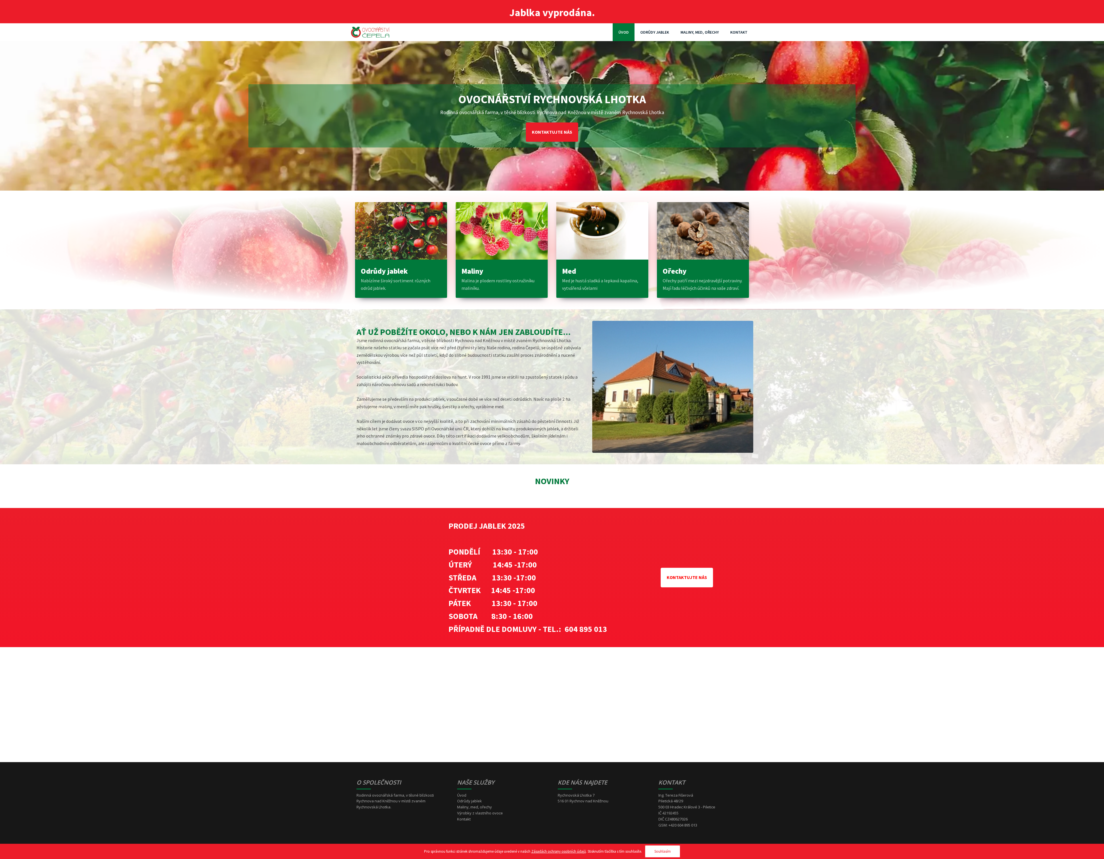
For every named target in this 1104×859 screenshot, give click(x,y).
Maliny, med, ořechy (700, 32)
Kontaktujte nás (552, 132)
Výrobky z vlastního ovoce (480, 813)
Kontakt (738, 32)
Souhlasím (662, 851)
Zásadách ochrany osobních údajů (558, 851)
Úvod (623, 32)
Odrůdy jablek (654, 32)
